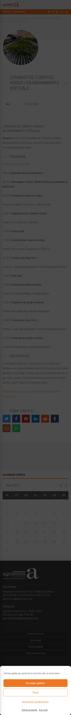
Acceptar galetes (35, 683)
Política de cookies (29, 710)
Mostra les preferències (35, 701)
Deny (36, 692)
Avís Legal (43, 710)
